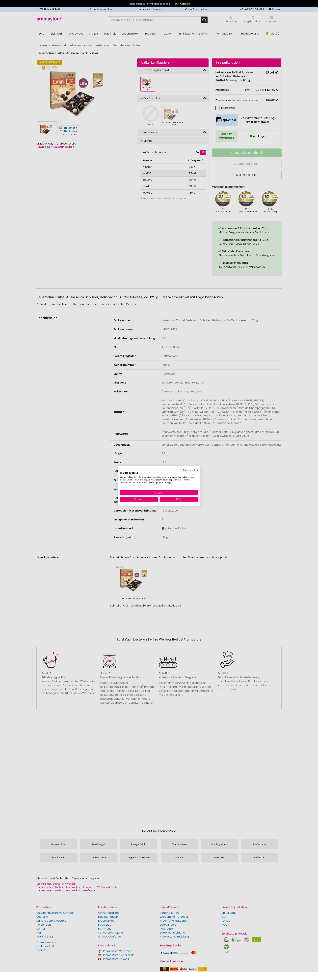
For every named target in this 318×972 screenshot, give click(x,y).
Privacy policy (190, 470)
